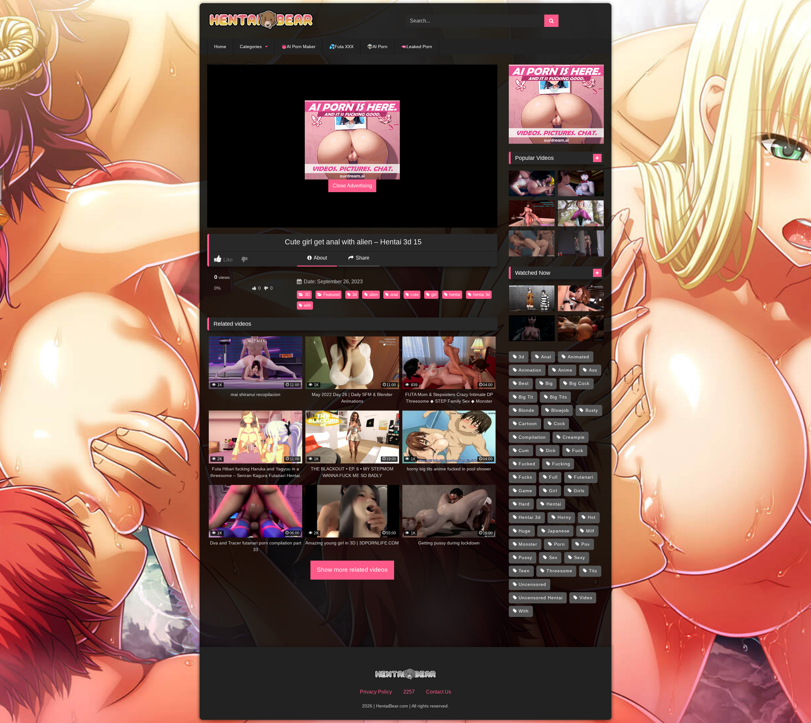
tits (593, 570)
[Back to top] (791, 704)
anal (394, 294)
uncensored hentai (541, 597)
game (525, 490)
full (553, 477)
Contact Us (438, 692)
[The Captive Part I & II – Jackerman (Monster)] (581, 328)
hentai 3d (481, 294)
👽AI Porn (377, 46)
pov (585, 544)
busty (591, 410)
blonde (526, 410)
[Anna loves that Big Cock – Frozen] (581, 213)
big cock (579, 383)
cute (414, 294)
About (320, 258)
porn (559, 544)
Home (220, 46)
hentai (454, 294)
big (549, 383)
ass (593, 370)
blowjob (560, 410)
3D (307, 294)
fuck (577, 450)
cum (524, 450)
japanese (558, 530)
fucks (525, 477)
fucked (527, 463)
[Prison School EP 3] (532, 298)
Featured (331, 294)
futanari (583, 477)
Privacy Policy (376, 692)
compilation (532, 437)
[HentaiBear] (261, 21)
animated (578, 356)
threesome (559, 570)
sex (553, 557)
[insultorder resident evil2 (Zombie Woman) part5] (581, 184)
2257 (409, 692)
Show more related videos (352, 569)
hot (592, 517)
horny (564, 517)
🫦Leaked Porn (416, 46)
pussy (525, 557)
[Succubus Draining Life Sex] (532, 328)
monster (528, 544)
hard (524, 503)
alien (373, 294)
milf (590, 530)
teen (524, 570)
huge (525, 530)
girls (579, 490)
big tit (526, 396)
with (307, 305)
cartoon (528, 423)
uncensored (532, 584)
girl (434, 294)
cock (559, 423)
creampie (574, 437)
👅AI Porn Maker (298, 46)
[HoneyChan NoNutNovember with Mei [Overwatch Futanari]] (532, 213)
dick (551, 450)
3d (354, 294)
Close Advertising (352, 185)
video (585, 597)
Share (361, 258)
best (524, 383)
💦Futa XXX (341, 46)
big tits (558, 396)
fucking (561, 463)
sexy (579, 557)
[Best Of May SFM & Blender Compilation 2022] (532, 243)
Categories (251, 46)
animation (530, 370)
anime (565, 370)
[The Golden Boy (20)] (581, 243)
